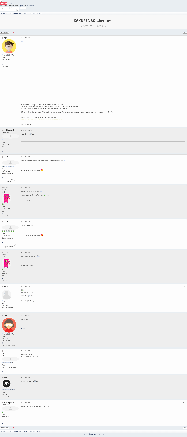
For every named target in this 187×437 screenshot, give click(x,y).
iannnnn (6, 351)
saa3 (5, 377)
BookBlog (23, 329)
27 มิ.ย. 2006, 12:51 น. (26, 221)
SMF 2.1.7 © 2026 (88, 434)
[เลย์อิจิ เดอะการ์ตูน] (2, 64)
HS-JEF (5, 157)
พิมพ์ (185, 32)
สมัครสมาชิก (30, 6)
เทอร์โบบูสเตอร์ (8, 130)
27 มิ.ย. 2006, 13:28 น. (26, 286)
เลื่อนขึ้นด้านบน (4, 427)
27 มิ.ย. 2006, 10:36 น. (26, 37)
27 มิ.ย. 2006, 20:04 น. (26, 315)
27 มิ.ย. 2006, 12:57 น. (26, 252)
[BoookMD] (2, 343)
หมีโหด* (6, 188)
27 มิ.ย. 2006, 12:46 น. (26, 187)
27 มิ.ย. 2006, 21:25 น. (26, 377)
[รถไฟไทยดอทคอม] (2, 178)
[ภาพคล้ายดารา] (2, 151)
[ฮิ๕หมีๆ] (2, 214)
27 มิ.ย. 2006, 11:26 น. (26, 130)
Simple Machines (99, 434)
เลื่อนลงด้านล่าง (4, 32)
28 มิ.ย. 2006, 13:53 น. (26, 402)
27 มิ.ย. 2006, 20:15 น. (26, 351)
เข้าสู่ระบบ (21, 6)
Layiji (5, 38)
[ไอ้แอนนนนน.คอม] (2, 372)
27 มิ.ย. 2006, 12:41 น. (26, 156)
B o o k (6, 316)
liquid (5, 286)
